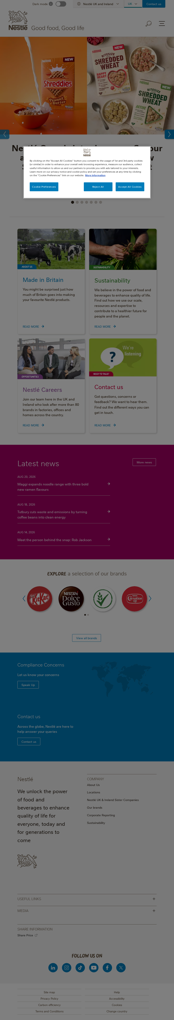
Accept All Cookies (130, 186)
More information (95, 175)
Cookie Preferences (44, 186)
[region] (87, 172)
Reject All (98, 186)
